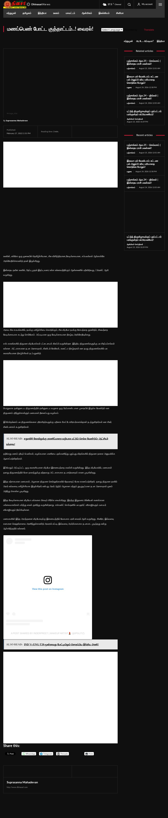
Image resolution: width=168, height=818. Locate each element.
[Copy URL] (116, 131)
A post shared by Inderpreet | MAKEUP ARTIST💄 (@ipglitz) (47, 633)
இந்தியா (161, 41)
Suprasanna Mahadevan (17, 120)
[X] (86, 131)
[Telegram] (101, 131)
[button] (129, 4)
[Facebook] (78, 131)
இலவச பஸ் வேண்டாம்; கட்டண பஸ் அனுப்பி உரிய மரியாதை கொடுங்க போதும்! (142, 79)
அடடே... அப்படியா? (145, 41)
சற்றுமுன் (128, 41)
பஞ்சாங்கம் (131, 68)
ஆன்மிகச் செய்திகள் (135, 119)
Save (110, 132)
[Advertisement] (60, 165)
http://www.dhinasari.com (17, 787)
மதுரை (129, 87)
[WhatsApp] (93, 131)
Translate (149, 29)
